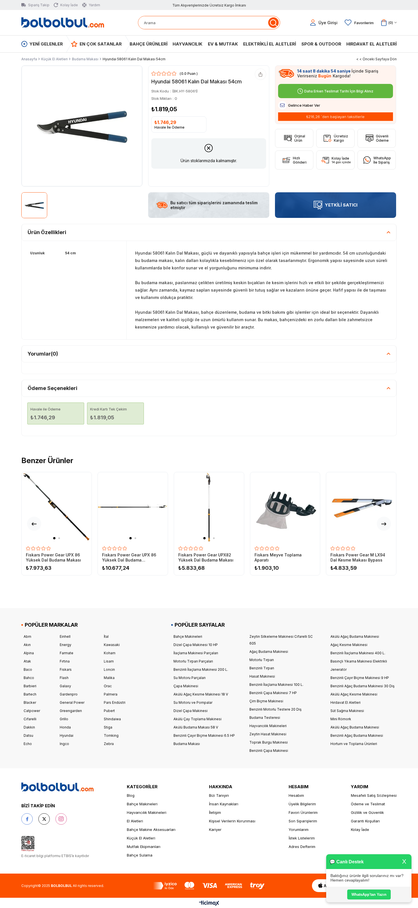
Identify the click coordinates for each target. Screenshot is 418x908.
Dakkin (29, 727)
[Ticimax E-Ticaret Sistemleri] (209, 904)
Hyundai (66, 735)
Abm (27, 636)
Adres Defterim (302, 846)
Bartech (30, 694)
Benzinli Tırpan (261, 668)
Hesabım (296, 795)
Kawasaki (112, 645)
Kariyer (215, 829)
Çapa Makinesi (185, 686)
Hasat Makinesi (262, 676)
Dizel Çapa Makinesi (190, 711)
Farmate (66, 653)
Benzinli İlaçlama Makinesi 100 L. (276, 684)
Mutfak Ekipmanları (143, 846)
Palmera (110, 694)
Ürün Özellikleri (47, 232)
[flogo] (57, 787)
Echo (28, 744)
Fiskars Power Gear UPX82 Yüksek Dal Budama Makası (205, 557)
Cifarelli (30, 719)
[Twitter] (44, 819)
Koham (109, 653)
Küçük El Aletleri (141, 838)
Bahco (29, 678)
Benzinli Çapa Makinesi (268, 750)
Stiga (108, 727)
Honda (65, 727)
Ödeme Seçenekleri (52, 388)
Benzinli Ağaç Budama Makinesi (356, 735)
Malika (109, 678)
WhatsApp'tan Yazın (369, 894)
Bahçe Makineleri (187, 636)
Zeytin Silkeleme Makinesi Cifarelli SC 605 (281, 639)
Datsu (28, 735)
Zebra (109, 744)
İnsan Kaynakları (223, 804)
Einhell (65, 636)
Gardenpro (69, 694)
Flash (64, 678)
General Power (72, 702)
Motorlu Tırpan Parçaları (193, 661)
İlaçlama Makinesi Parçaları (195, 653)
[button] (54, 538)
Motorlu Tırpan (261, 660)
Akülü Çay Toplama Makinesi (197, 719)
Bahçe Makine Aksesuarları (151, 829)
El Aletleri (135, 821)
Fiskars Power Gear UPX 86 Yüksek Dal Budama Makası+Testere (129, 557)
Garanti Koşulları (365, 821)
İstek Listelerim (302, 838)
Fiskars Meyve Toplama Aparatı (278, 557)
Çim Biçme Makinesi (266, 701)
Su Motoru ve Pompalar (192, 702)
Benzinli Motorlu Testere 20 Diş (275, 709)
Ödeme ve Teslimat (368, 804)
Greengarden (71, 711)
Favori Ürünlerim (303, 812)
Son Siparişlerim (303, 821)
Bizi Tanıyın (219, 795)
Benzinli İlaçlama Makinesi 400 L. (357, 653)
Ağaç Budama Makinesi (268, 651)
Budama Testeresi (264, 717)
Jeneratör (338, 669)
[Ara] (273, 22)
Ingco (64, 744)
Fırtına (65, 661)
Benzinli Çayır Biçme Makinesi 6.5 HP (204, 735)
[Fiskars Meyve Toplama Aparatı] (285, 507)
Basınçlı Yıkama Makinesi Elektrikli (358, 661)
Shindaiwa (112, 719)
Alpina (29, 653)
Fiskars (66, 669)
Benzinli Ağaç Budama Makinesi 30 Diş (362, 686)
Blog (130, 795)
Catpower (32, 711)
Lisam (109, 661)
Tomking (111, 735)
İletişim (215, 812)
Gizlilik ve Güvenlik (367, 812)
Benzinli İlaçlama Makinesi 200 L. (200, 669)
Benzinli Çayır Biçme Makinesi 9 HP (359, 678)
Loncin (109, 669)
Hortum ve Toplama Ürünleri (353, 744)
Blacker (30, 702)
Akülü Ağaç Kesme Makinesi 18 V (200, 694)
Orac (108, 686)
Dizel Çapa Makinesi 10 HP (195, 645)
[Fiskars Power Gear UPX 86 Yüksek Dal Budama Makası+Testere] (133, 507)
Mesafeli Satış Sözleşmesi (374, 795)
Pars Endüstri (114, 702)
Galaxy (65, 686)
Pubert (109, 711)
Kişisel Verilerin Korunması (232, 821)
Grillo (64, 719)
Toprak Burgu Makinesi (268, 742)
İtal (106, 636)
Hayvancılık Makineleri (268, 726)
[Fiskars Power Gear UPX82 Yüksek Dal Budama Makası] (209, 507)
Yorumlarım (299, 829)
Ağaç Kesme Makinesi (348, 645)
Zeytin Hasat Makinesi (267, 734)
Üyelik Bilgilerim (302, 804)
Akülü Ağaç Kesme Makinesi (353, 694)
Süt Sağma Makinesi (347, 711)
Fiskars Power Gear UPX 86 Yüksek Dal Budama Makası (53, 557)
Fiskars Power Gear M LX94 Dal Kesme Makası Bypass (357, 557)
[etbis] (28, 843)
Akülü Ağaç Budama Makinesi (354, 636)
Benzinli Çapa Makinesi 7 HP (273, 693)
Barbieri (30, 686)
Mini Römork (340, 719)
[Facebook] (27, 819)
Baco (28, 669)
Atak (27, 661)
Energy (65, 645)
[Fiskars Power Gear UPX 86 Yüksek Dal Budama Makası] (57, 507)
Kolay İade (360, 829)
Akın (27, 645)
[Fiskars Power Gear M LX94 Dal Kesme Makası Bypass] (361, 507)
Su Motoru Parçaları (189, 678)
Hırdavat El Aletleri (345, 702)
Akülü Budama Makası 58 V (195, 727)
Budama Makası (186, 744)
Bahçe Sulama (139, 855)
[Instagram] (61, 819)
